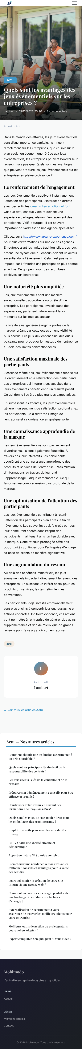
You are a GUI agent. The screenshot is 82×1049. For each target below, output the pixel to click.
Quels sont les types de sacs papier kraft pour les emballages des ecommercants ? (39, 819)
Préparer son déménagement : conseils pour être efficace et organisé (41, 794)
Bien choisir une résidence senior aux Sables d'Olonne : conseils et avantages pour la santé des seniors (39, 868)
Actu (10, 80)
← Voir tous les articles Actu (23, 710)
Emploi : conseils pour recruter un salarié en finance (38, 832)
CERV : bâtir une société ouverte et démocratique (32, 845)
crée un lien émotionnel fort (50, 206)
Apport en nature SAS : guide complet (34, 855)
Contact (9, 1025)
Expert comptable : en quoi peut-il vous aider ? (40, 939)
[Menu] (74, 3)
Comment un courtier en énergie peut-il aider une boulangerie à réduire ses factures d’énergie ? (39, 897)
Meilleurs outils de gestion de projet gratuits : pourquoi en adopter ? (39, 928)
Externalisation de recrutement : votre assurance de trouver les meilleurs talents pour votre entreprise (40, 914)
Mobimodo (14, 971)
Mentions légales (14, 1018)
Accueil (8, 126)
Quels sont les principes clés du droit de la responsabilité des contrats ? (37, 769)
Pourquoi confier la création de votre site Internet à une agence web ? (36, 882)
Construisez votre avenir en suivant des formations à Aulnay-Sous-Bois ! (35, 807)
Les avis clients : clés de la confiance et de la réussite (38, 782)
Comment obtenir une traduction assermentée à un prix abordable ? (40, 757)
